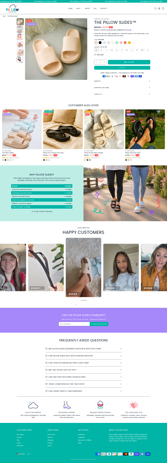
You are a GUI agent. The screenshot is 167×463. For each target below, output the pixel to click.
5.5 (96, 50)
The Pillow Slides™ (8, 153)
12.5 (142, 50)
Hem (4, 16)
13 (147, 50)
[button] (155, 8)
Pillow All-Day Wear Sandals (93, 153)
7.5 (112, 50)
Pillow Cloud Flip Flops (132, 153)
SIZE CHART (100, 54)
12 (137, 50)
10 (126, 50)
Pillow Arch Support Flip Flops (53, 153)
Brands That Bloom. (91, 459)
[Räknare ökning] (104, 62)
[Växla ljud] (98, 294)
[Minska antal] (96, 62)
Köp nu (122, 68)
